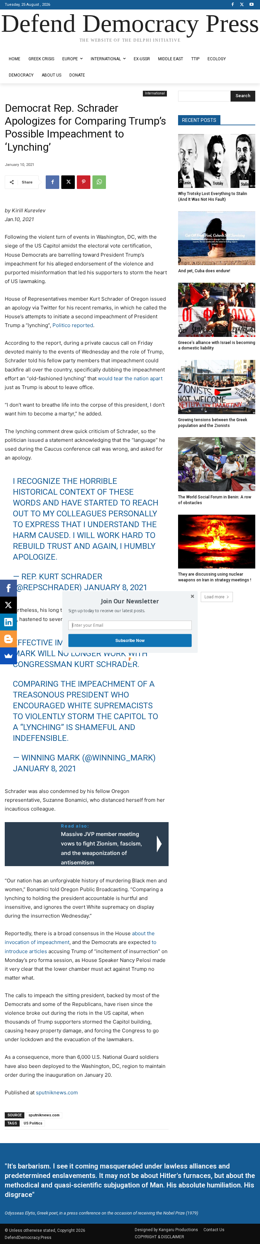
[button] (130, 601)
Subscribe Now (130, 640)
